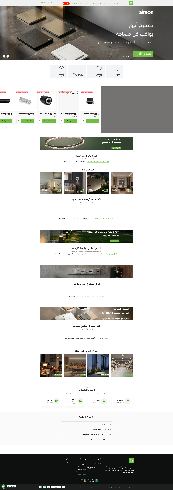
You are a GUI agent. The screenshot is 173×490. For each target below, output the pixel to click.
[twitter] (88, 487)
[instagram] (91, 487)
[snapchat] (85, 487)
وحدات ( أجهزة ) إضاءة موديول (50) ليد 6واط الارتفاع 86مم (48, 114)
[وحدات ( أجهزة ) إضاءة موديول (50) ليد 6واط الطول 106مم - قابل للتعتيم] (68, 101)
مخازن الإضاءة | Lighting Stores (115, 487)
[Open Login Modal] (51, 3)
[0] (41, 3)
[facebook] (81, 487)
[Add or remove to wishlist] (83, 121)
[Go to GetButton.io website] (3, 488)
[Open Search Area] (48, 3)
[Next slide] (4, 56)
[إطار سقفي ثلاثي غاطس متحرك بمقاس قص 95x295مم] (25, 101)
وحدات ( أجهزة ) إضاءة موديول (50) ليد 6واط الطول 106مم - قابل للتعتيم (69, 114)
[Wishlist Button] (45, 3)
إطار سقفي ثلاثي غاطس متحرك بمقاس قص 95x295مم (26, 114)
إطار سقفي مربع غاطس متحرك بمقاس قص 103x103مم (91, 114)
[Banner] (122, 183)
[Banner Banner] (86, 143)
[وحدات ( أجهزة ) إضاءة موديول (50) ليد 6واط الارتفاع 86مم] (47, 101)
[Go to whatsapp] (3, 486)
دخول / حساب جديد (65, 462)
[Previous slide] (7, 56)
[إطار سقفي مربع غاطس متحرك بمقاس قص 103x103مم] (90, 101)
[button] (132, 56)
